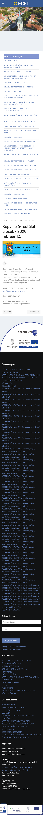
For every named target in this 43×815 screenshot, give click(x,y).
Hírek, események (27, 220)
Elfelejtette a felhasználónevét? (14, 647)
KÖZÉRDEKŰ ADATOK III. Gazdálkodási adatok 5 (21, 596)
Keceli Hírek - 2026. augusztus (15, 61)
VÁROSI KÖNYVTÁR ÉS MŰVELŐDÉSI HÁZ (19, 691)
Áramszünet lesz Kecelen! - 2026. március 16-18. (21, 179)
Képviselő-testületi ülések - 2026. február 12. (20, 209)
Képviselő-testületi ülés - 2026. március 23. (19, 174)
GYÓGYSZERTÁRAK (10, 674)
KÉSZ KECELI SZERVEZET (12, 732)
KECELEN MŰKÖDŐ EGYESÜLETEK (16, 721)
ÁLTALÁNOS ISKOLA (10, 666)
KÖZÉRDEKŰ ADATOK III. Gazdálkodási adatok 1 (21, 585)
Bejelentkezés (11, 641)
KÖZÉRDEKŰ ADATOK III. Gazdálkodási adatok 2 (21, 588)
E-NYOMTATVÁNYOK (10, 372)
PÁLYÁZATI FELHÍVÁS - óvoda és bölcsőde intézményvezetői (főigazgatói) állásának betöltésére (20, 148)
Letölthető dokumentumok (14, 291)
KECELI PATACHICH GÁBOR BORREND (18, 724)
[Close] (42, 802)
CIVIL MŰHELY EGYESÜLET (13, 710)
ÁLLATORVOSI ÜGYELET (12, 663)
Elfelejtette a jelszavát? (11, 649)
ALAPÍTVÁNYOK (8, 705)
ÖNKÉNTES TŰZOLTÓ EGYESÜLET (16, 737)
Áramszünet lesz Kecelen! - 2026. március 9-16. (21, 190)
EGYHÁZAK (6, 713)
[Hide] (39, 802)
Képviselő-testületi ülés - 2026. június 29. (19, 87)
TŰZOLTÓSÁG (7, 688)
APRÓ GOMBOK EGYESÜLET (13, 707)
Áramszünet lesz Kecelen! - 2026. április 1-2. (20, 170)
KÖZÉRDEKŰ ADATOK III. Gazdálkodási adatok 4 (21, 593)
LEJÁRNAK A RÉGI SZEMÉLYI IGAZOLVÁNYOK (18, 72)
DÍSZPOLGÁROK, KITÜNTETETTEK (16, 370)
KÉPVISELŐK (7, 383)
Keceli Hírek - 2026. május (13, 137)
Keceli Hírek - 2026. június (13, 91)
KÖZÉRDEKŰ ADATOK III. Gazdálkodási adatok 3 (21, 591)
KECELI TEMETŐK (9, 729)
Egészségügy (7, 672)
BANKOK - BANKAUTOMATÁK (14, 669)
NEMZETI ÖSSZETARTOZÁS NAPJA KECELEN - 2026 (20, 122)
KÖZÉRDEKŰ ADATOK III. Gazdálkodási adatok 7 (21, 602)
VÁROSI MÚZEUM (9, 693)
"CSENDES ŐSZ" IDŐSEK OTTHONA (16, 661)
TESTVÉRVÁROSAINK (10, 610)
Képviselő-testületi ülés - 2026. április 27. (19, 161)
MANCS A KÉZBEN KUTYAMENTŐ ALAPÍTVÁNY (21, 735)
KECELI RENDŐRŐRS (10, 682)
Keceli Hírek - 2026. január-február (17, 214)
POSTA (5, 685)
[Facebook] (5, 263)
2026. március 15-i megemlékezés (16, 199)
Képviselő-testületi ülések (12, 380)
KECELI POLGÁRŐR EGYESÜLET (15, 726)
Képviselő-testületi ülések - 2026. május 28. (19, 126)
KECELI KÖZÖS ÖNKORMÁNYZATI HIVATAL (19, 378)
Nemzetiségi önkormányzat (12, 607)
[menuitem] (3, 3)
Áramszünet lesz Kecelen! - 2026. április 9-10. (20, 165)
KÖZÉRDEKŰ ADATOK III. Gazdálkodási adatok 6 (21, 599)
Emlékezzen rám (10, 635)
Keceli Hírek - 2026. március (14, 194)
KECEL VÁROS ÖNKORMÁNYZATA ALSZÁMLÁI (21, 375)
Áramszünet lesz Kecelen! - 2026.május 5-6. (19, 142)
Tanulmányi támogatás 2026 (14, 82)
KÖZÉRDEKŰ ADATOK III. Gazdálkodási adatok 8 (21, 604)
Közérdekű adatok (9, 386)
